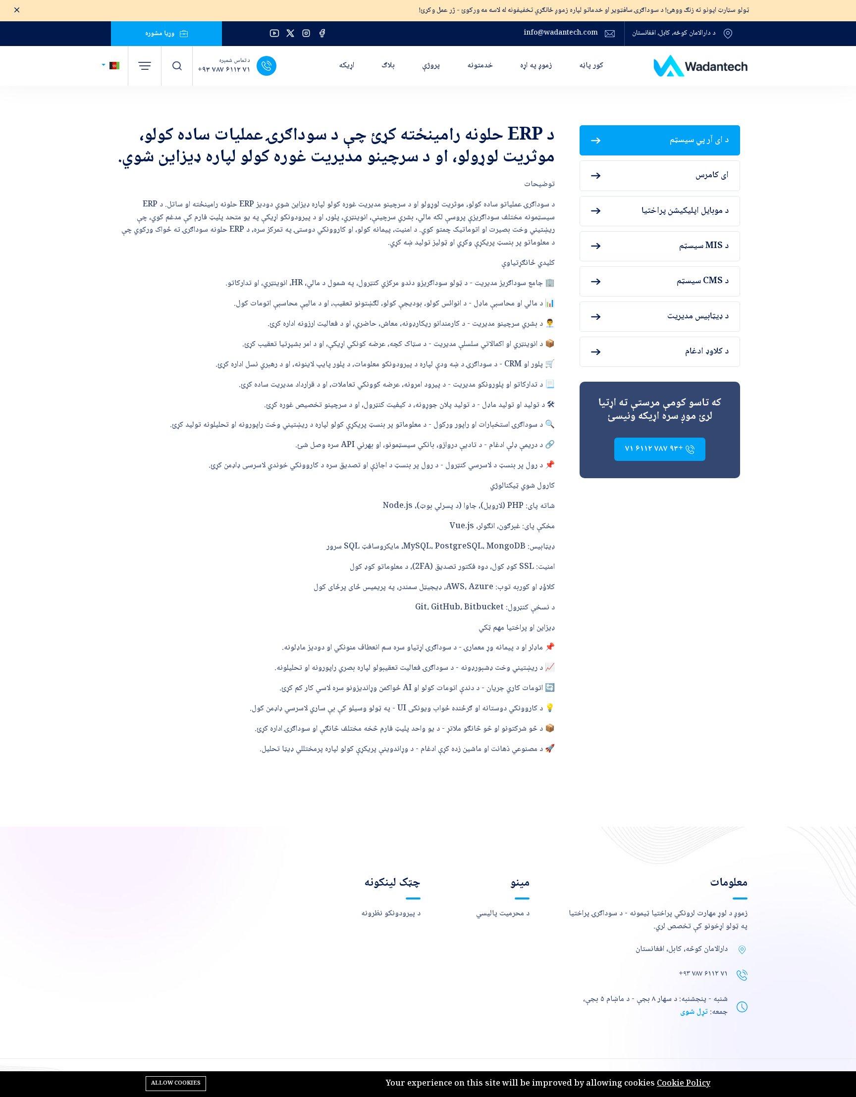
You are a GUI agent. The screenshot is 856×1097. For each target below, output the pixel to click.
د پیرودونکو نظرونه (391, 913)
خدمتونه (480, 65)
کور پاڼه (591, 65)
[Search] (176, 66)
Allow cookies (176, 1083)
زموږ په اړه (536, 65)
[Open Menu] (144, 66)
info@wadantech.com (561, 33)
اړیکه (346, 65)
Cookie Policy (683, 1084)
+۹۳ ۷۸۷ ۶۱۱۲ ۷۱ (224, 70)
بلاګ (388, 65)
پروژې (431, 65)
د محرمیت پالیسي (503, 913)
